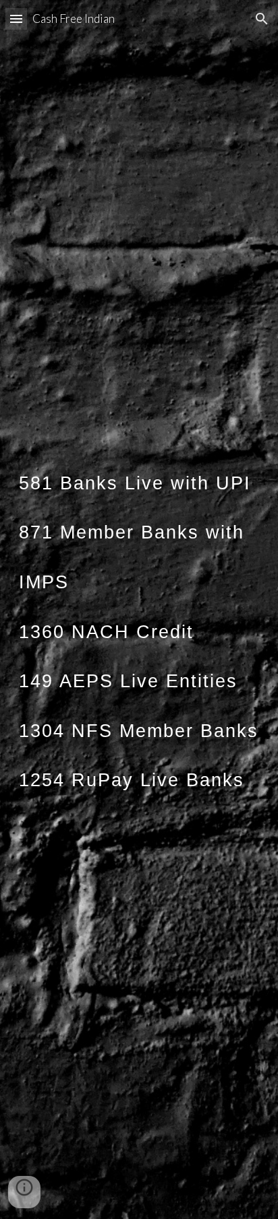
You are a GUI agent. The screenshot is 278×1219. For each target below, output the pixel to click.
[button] (16, 18)
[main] (139, 609)
